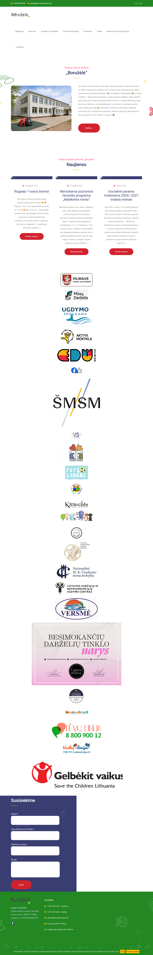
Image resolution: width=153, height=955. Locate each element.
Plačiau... (89, 128)
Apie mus (32, 31)
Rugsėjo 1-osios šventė (31, 191)
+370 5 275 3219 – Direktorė (57, 906)
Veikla (99, 31)
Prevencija (88, 31)
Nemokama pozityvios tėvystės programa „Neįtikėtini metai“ (76, 195)
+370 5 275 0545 (19, 3)
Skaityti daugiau (31, 236)
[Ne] (150, 952)
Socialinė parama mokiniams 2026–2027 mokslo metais (121, 195)
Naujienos (19, 31)
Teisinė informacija (71, 31)
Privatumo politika (132, 951)
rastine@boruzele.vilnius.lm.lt (41, 3)
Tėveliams (19, 47)
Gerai (122, 951)
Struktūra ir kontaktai (49, 31)
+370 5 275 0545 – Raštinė (57, 912)
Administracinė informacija (118, 31)
